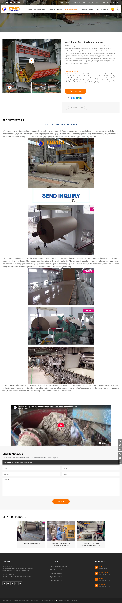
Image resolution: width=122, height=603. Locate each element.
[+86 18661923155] (120, 454)
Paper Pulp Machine (102, 9)
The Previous (73, 107)
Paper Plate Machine (87, 9)
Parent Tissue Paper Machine (36, 9)
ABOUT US (77, 2)
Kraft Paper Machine (71, 9)
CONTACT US (114, 2)
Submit (60, 501)
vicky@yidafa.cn (103, 568)
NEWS (97, 2)
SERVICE (90, 2)
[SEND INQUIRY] (61, 195)
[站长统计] (56, 600)
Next (82, 107)
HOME (61, 2)
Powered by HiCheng (64, 600)
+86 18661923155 (104, 574)
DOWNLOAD (105, 2)
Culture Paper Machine (55, 9)
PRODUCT (68, 2)
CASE (84, 2)
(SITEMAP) (75, 600)
